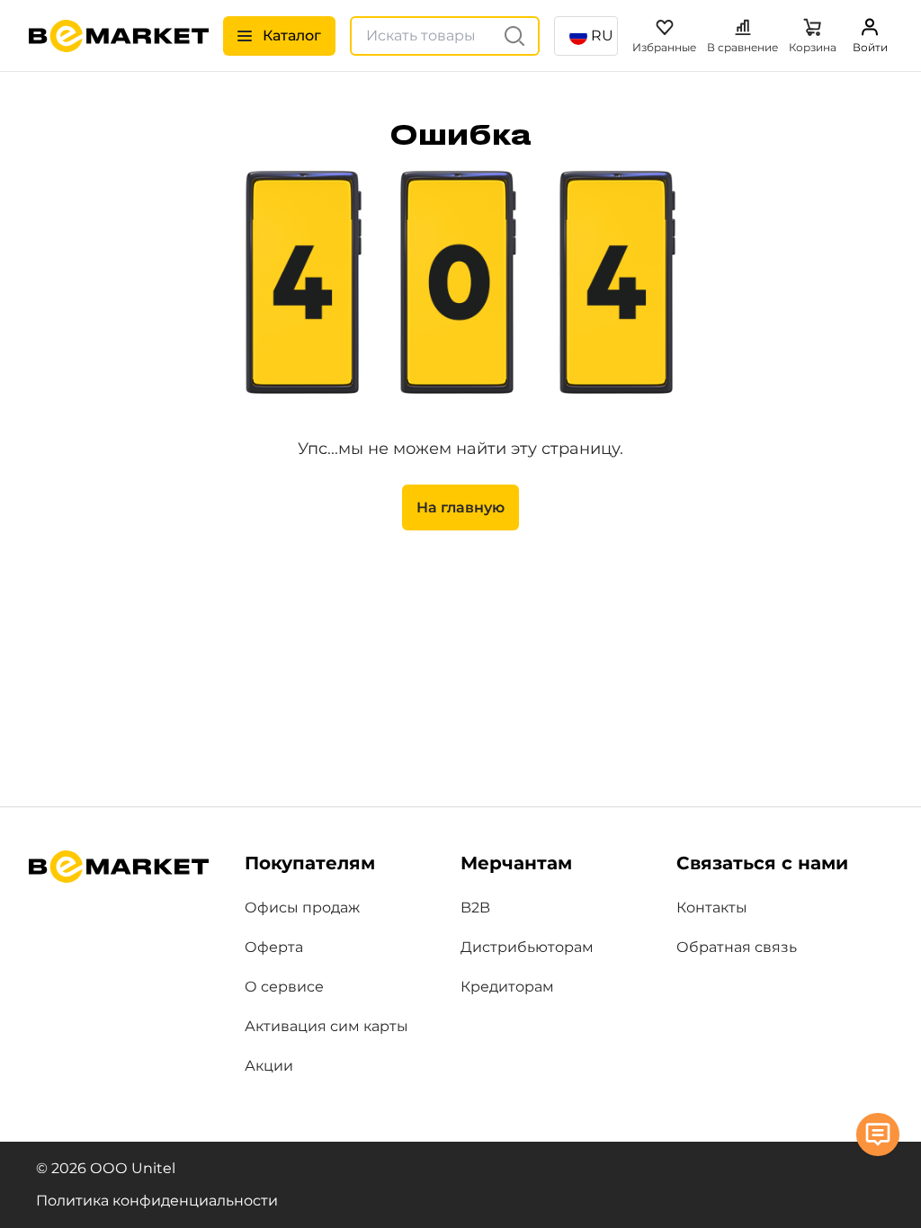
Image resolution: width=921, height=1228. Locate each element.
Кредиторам (507, 986)
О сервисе (284, 986)
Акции (269, 1065)
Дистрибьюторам (527, 947)
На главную (460, 507)
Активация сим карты (326, 1026)
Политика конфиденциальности (157, 1200)
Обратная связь (736, 947)
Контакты (711, 907)
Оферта (274, 947)
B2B (475, 907)
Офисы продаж (302, 907)
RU (602, 35)
